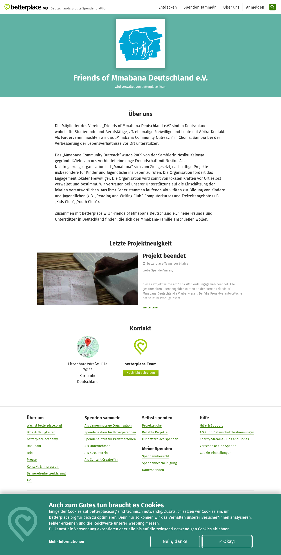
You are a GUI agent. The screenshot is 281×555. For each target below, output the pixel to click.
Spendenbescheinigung (159, 463)
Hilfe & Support (211, 425)
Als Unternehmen (97, 446)
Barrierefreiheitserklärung (46, 473)
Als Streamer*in (96, 453)
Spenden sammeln (200, 7)
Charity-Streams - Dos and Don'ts (224, 439)
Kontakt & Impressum (43, 467)
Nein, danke (175, 541)
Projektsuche (152, 425)
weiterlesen (151, 307)
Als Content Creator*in (101, 460)
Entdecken (168, 7)
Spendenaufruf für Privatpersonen (110, 439)
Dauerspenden (153, 470)
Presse (32, 460)
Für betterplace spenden (160, 439)
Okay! (229, 541)
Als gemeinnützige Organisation (108, 425)
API (29, 480)
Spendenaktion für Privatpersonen (110, 432)
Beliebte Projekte (155, 432)
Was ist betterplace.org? (44, 425)
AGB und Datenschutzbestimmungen (227, 432)
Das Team (34, 446)
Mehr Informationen (66, 541)
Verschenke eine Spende (218, 446)
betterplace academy (42, 439)
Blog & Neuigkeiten (41, 432)
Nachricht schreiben (140, 373)
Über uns (231, 7)
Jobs (30, 453)
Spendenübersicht (155, 456)
